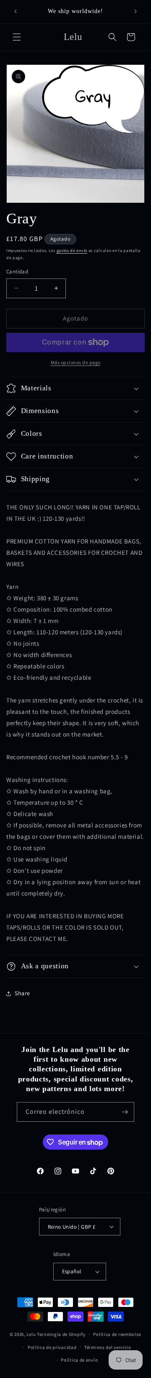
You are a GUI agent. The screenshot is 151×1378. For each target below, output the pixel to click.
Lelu (31, 1334)
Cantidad (17, 271)
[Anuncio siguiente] (135, 11)
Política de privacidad (52, 1347)
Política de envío (79, 1360)
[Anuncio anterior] (15, 11)
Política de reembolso (117, 1334)
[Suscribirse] (124, 1112)
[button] (17, 37)
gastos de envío (72, 250)
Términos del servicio (107, 1347)
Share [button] (22, 993)
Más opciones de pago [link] (76, 362)
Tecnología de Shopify (61, 1334)
